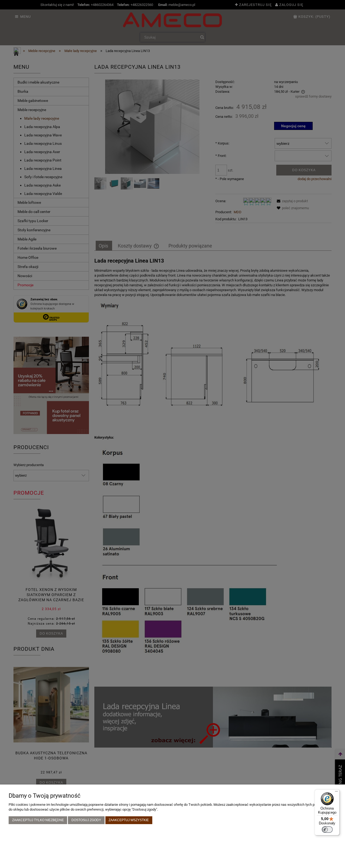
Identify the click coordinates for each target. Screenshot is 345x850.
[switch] (327, 829)
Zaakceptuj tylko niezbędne (38, 820)
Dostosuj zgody (86, 820)
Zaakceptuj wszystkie (129, 820)
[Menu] (336, 792)
